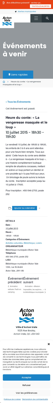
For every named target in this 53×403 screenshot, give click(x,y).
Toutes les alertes (40, 6)
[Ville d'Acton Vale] (7, 21)
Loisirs (39, 242)
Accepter (26, 377)
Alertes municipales (27, 11)
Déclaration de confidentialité (35, 399)
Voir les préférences (26, 392)
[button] (48, 343)
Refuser (26, 385)
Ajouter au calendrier (24, 208)
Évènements (4, 81)
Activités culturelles (14, 242)
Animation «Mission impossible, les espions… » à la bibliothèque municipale (34, 289)
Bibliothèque (29, 242)
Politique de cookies (12, 399)
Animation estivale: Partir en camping (14, 289)
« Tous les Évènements (18, 101)
